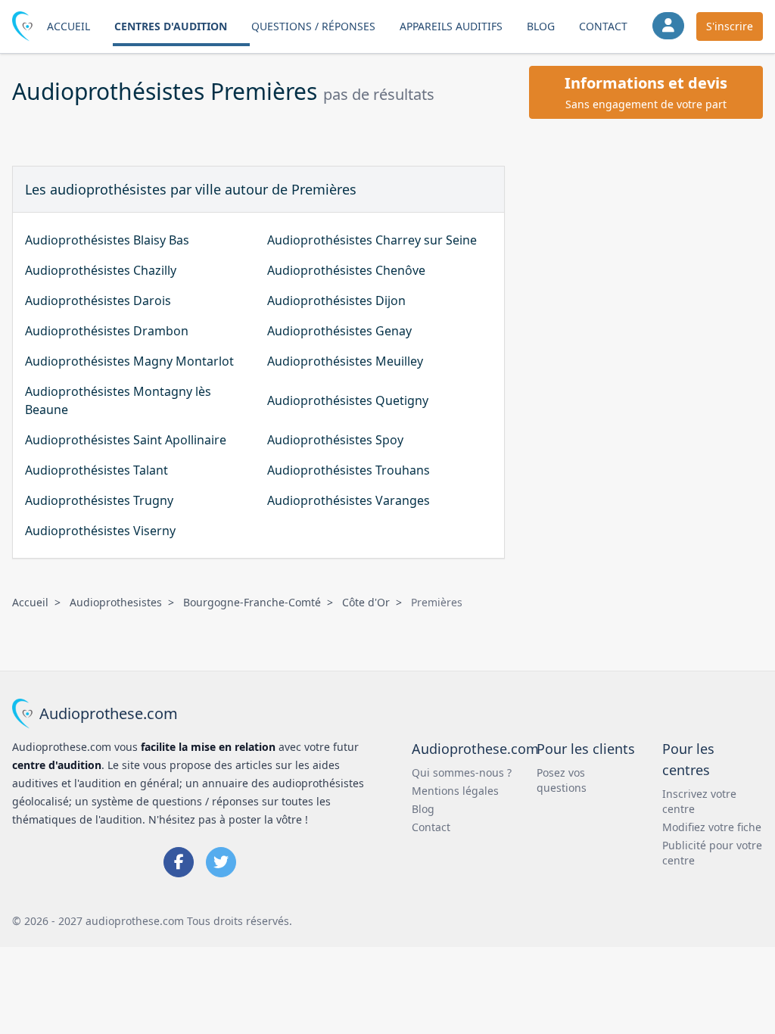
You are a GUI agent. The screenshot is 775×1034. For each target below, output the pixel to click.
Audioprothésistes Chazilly (100, 270)
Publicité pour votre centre (712, 852)
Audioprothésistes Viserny (100, 530)
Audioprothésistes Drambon (106, 330)
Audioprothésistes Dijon (336, 300)
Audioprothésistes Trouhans (348, 470)
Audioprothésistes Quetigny (347, 400)
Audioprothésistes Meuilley (345, 361)
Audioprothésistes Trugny (99, 500)
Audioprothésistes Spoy (335, 439)
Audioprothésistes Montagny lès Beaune (118, 400)
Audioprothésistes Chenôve (346, 270)
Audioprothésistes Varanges (348, 500)
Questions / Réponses (313, 26)
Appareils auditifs (451, 26)
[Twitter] (221, 862)
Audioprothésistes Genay (339, 330)
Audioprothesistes (116, 602)
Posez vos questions (562, 780)
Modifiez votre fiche (711, 827)
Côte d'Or (366, 602)
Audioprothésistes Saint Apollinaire (125, 439)
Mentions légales (455, 790)
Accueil (68, 26)
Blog (541, 26)
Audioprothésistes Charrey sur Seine (372, 240)
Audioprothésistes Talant (96, 470)
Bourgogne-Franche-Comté (252, 602)
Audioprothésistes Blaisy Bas (107, 240)
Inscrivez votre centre (699, 801)
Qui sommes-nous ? (462, 772)
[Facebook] (178, 862)
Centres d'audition (170, 26)
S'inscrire (729, 26)
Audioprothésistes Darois (98, 300)
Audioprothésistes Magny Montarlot (129, 361)
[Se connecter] (668, 25)
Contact (603, 26)
